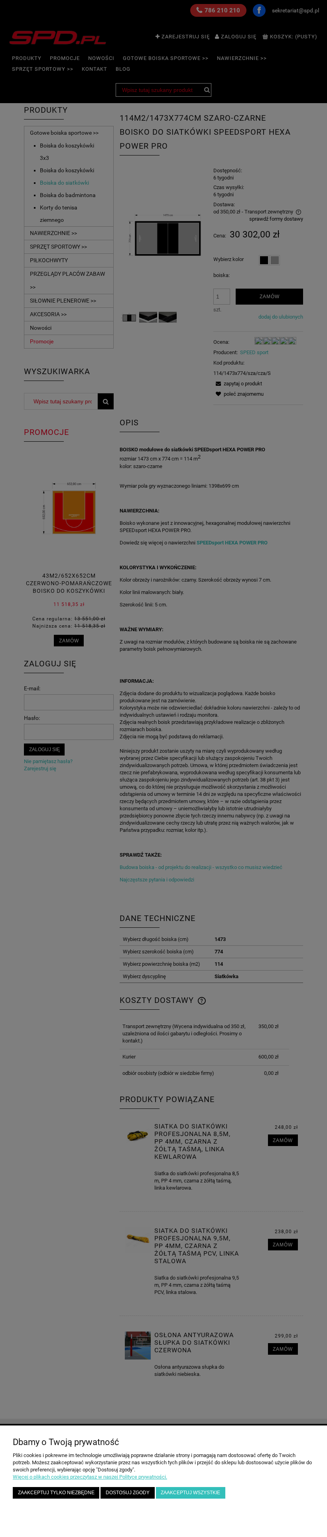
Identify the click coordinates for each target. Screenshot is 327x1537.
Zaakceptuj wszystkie (190, 1492)
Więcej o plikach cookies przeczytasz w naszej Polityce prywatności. (90, 1477)
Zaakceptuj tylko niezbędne (56, 1492)
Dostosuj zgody (128, 1492)
